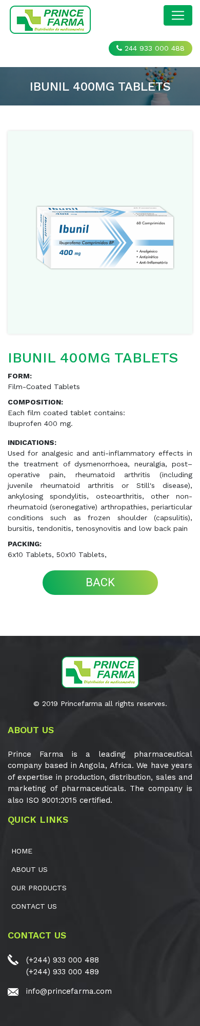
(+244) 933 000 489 (62, 971)
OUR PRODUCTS (39, 888)
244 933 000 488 (153, 48)
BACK (100, 582)
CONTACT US (34, 906)
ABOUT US (29, 869)
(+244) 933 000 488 (62, 960)
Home (21, 851)
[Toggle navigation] (178, 15)
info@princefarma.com (69, 991)
